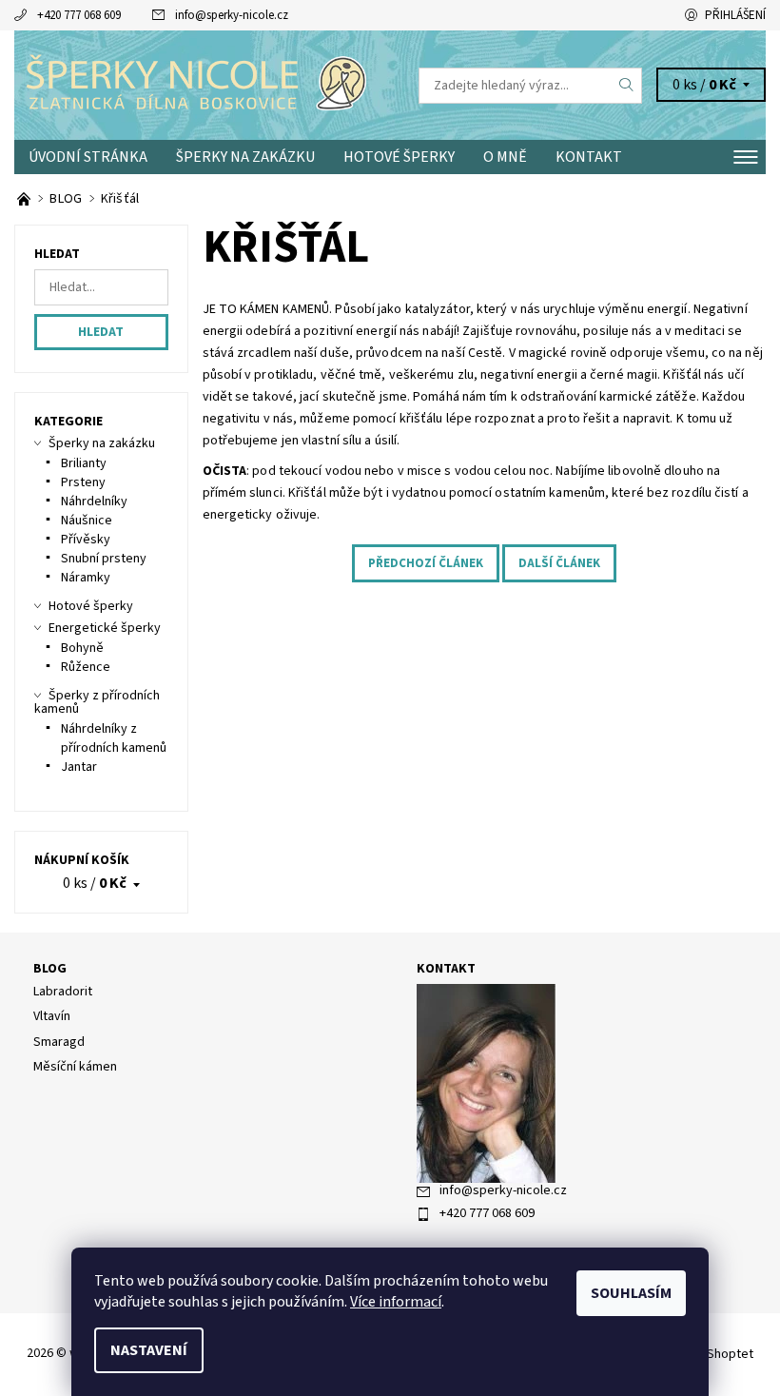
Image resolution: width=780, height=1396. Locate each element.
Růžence (85, 667)
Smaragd (59, 1042)
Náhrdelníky (94, 501)
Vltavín (51, 1016)
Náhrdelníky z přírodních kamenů (113, 738)
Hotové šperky (399, 157)
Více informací (395, 1301)
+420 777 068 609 (79, 15)
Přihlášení (735, 15)
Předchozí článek (425, 563)
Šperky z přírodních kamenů (97, 702)
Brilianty (84, 463)
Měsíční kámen (75, 1066)
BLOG (50, 968)
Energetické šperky (105, 628)
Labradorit (62, 991)
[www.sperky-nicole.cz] (202, 85)
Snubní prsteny (103, 558)
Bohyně (82, 648)
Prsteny (83, 482)
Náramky (85, 577)
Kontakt (589, 157)
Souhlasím (631, 1293)
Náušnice (86, 520)
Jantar (79, 767)
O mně (505, 157)
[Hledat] (627, 86)
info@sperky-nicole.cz (231, 15)
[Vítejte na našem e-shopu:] (25, 198)
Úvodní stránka (88, 157)
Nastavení (148, 1350)
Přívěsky (85, 539)
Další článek (559, 563)
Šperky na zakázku (245, 157)
